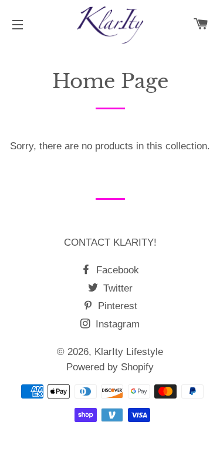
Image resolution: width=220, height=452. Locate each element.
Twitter (116, 288)
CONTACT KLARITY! (110, 242)
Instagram (116, 324)
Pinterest (116, 306)
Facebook (116, 270)
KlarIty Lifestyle (128, 351)
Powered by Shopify (110, 367)
